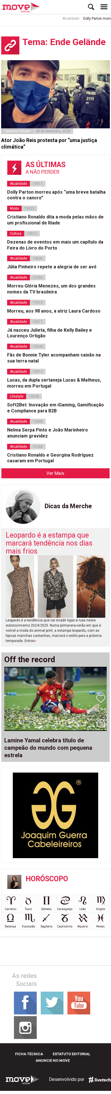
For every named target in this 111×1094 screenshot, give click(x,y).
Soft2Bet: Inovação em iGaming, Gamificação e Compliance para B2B (55, 408)
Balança (10, 926)
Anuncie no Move (53, 1060)
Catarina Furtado (17, 131)
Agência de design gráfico (99, 1080)
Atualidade (65, 19)
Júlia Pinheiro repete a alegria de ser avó (51, 267)
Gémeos (46, 909)
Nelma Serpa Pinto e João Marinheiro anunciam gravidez (47, 433)
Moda (14, 208)
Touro (28, 909)
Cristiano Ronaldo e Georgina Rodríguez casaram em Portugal (50, 458)
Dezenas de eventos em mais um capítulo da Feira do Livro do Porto (55, 245)
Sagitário (46, 926)
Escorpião (28, 926)
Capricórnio (64, 926)
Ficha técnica (29, 1054)
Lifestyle (16, 396)
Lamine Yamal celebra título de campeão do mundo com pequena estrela (48, 748)
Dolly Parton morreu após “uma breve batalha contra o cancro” (56, 195)
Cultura (15, 234)
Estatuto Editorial (71, 1054)
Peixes (100, 926)
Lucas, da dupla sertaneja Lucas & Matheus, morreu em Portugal (54, 383)
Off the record (29, 659)
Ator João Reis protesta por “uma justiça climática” (49, 143)
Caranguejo (64, 909)
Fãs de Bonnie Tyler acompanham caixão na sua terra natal (54, 358)
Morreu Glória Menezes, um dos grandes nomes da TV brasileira (51, 289)
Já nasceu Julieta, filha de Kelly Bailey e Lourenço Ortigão (49, 333)
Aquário (82, 926)
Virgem (100, 909)
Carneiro (10, 909)
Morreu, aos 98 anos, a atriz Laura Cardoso (53, 311)
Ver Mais (55, 473)
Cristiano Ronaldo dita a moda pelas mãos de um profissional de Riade (55, 220)
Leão (82, 909)
